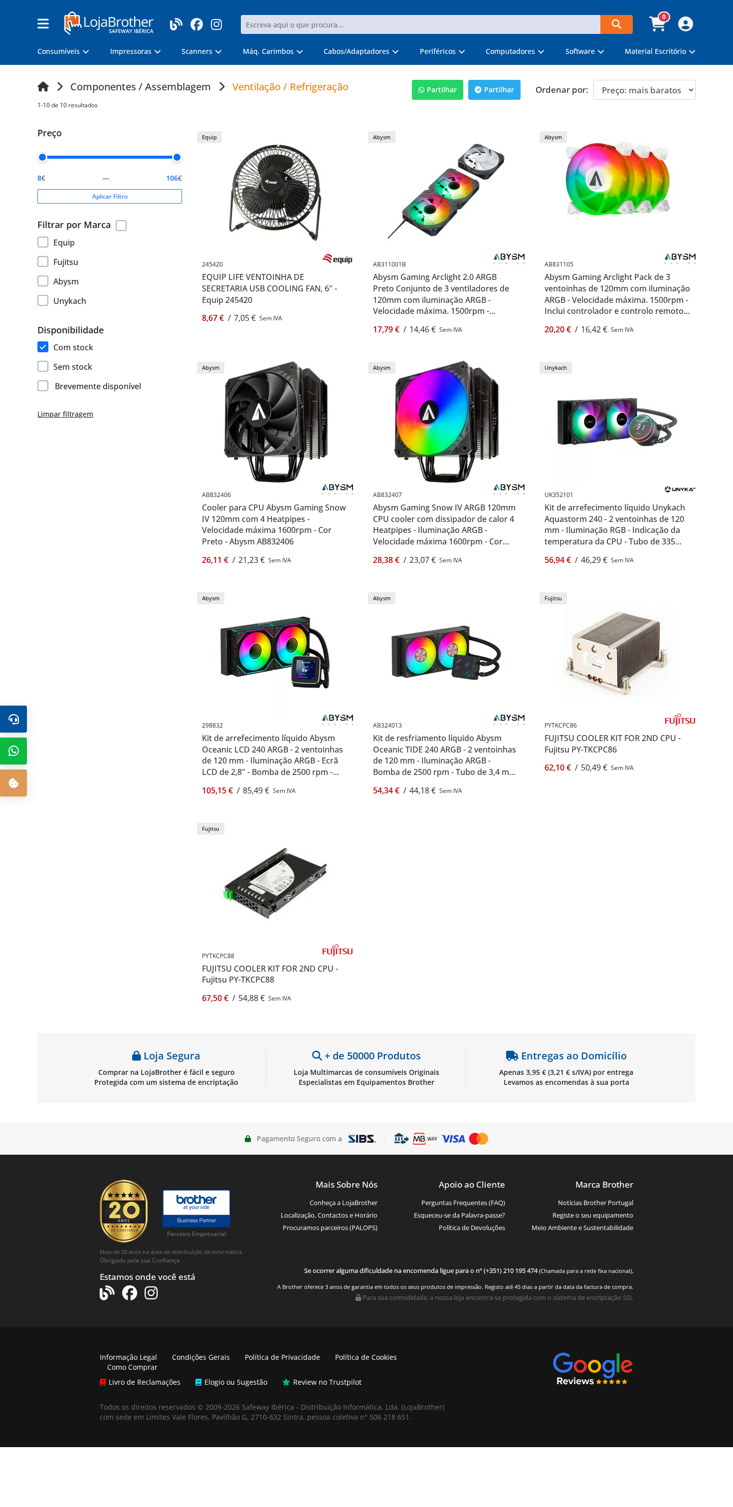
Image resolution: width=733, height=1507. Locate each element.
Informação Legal (128, 1357)
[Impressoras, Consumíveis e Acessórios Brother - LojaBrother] (109, 22)
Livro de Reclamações (145, 1382)
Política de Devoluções (472, 1227)
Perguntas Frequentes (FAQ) (463, 1202)
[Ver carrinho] (659, 26)
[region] (109, 270)
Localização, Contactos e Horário (329, 1215)
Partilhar (442, 89)
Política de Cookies (366, 1357)
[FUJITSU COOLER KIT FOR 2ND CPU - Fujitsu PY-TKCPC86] (617, 652)
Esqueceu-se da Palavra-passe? (459, 1215)
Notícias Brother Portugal (595, 1202)
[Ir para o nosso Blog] (176, 21)
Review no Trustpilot (327, 1382)
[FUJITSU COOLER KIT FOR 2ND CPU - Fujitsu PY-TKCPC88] (275, 882)
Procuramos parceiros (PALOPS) (330, 1227)
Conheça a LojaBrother (343, 1202)
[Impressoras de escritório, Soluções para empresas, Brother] (196, 1204)
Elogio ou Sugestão (235, 1382)
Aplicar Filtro (110, 196)
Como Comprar (132, 1367)
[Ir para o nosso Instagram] (216, 21)
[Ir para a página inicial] (43, 86)
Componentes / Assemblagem (140, 86)
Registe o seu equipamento (592, 1215)
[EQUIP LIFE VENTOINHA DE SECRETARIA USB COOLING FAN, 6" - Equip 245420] (275, 191)
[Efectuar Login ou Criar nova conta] (684, 26)
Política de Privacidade (282, 1357)
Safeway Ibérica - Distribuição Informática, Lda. (320, 1407)
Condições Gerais (201, 1357)
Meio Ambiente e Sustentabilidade (582, 1227)
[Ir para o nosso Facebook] (196, 21)
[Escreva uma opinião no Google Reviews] (592, 1367)
